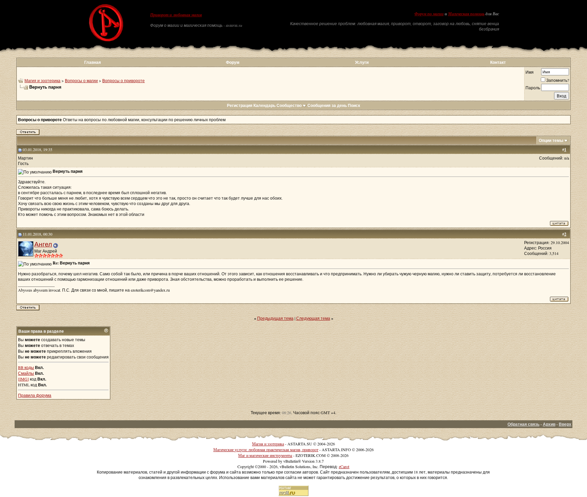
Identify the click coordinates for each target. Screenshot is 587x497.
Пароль (533, 87)
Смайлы (26, 373)
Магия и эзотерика (42, 80)
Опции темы (551, 140)
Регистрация (239, 105)
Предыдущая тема (275, 318)
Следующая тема (313, 318)
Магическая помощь (466, 14)
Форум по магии (429, 14)
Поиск (354, 105)
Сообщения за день (327, 105)
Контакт (498, 62)
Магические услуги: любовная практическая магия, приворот (265, 449)
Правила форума (34, 395)
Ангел (43, 244)
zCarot (344, 466)
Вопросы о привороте (123, 80)
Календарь (264, 105)
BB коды (26, 367)
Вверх (565, 424)
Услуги (362, 62)
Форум (232, 62)
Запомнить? (557, 80)
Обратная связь (523, 424)
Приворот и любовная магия (176, 15)
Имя (530, 72)
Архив (549, 424)
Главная (92, 62)
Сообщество (289, 105)
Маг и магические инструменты (265, 455)
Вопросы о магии (81, 80)
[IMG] (23, 379)
